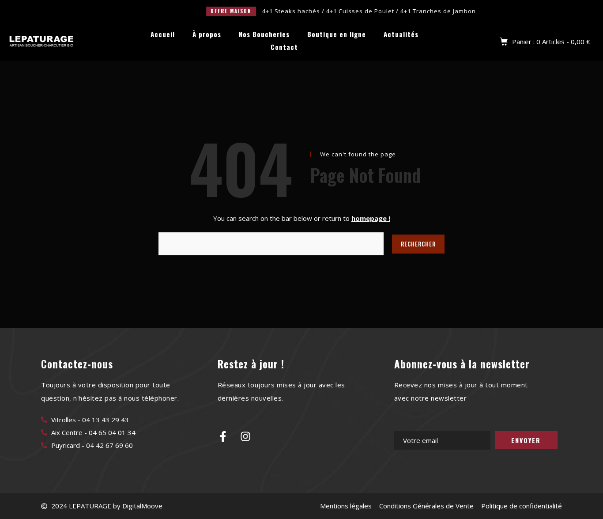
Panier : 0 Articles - (551, 41)
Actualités (401, 34)
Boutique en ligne (336, 34)
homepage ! (370, 218)
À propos (206, 34)
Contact (284, 47)
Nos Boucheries (264, 34)
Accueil (163, 34)
